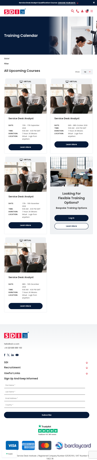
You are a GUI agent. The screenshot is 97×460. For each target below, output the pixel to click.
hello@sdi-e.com (11, 344)
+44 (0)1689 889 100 (13, 348)
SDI (6, 362)
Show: (77, 72)
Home (6, 58)
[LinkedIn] (12, 355)
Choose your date (67, 3)
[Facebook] (4, 355)
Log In (71, 218)
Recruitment (12, 367)
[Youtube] (17, 355)
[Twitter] (8, 355)
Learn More (25, 147)
